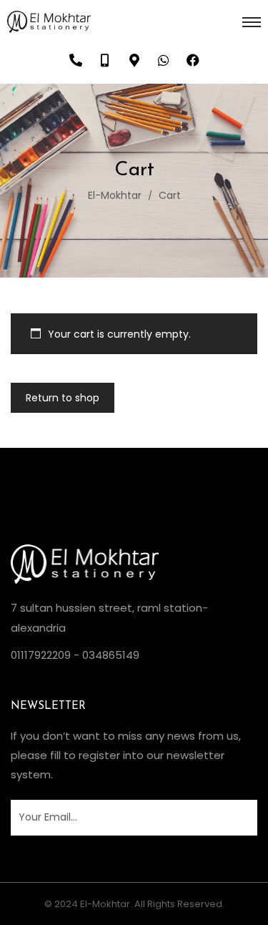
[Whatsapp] (164, 60)
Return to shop (62, 398)
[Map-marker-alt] (134, 60)
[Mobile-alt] (105, 60)
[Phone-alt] (76, 60)
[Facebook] (193, 60)
